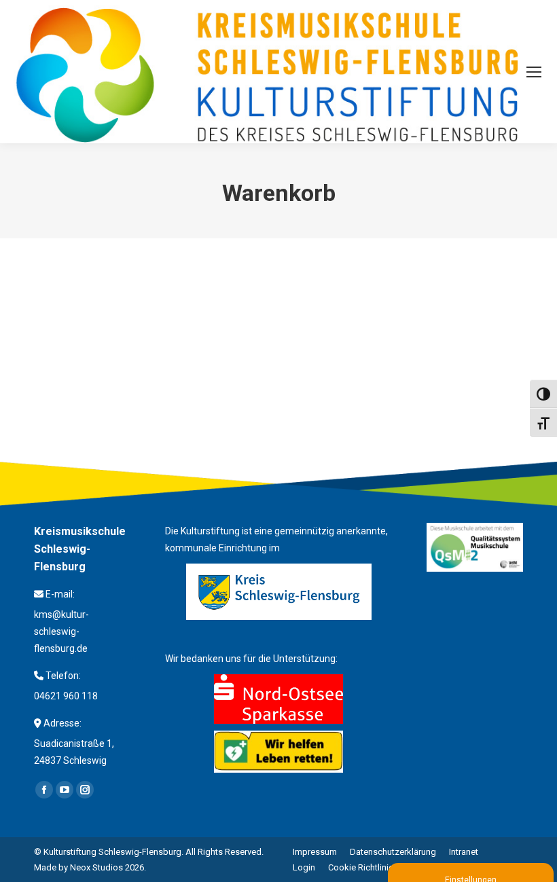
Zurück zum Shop (99, 303)
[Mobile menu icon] (533, 71)
